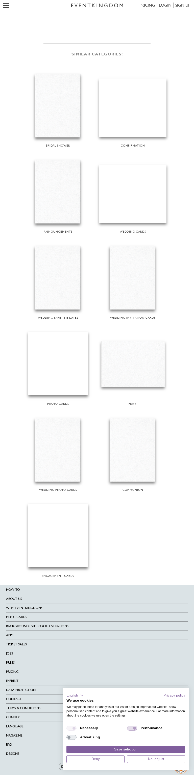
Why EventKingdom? (24, 608)
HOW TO (13, 590)
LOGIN (165, 5)
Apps (9, 635)
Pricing (147, 5)
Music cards (16, 617)
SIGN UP (182, 5)
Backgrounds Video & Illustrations (37, 626)
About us (14, 599)
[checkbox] (71, 728)
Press (10, 662)
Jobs (9, 653)
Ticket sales (16, 644)
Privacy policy (174, 695)
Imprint (12, 681)
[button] (75, 695)
